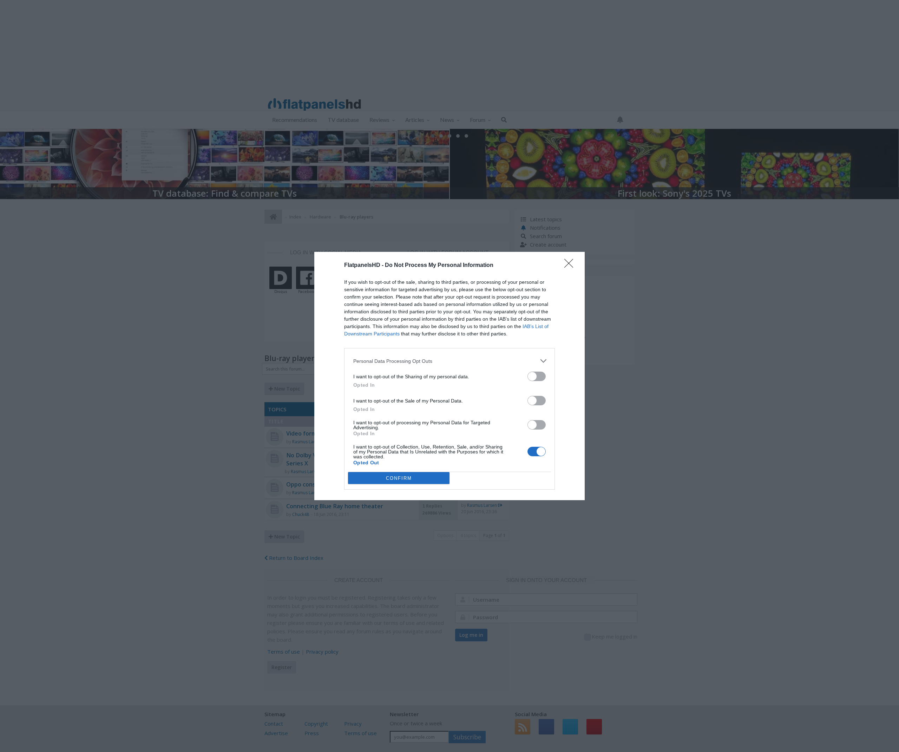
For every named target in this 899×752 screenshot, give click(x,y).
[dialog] (449, 376)
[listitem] (449, 361)
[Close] (571, 265)
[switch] (536, 376)
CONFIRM (399, 478)
